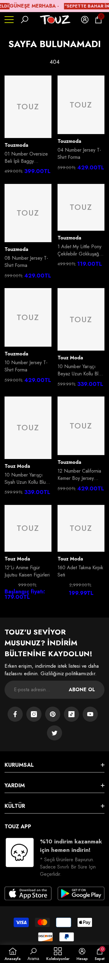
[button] (24, 19)
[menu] (9, 19)
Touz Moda (70, 357)
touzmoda (16, 145)
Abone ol (82, 689)
